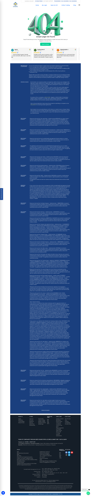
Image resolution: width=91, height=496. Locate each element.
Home (37, 5)
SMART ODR (32, 442)
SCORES (27, 442)
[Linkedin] (69, 455)
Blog (74, 5)
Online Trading (66, 5)
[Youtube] (72, 452)
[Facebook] (66, 452)
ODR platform (33, 104)
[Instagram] (66, 455)
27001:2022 (44, 477)
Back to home (45, 44)
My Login (44, 5)
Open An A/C (54, 5)
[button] (12, 55)
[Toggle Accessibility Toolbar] (3, 493)
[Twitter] (69, 452)
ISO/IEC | (38, 477)
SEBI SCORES (47, 97)
